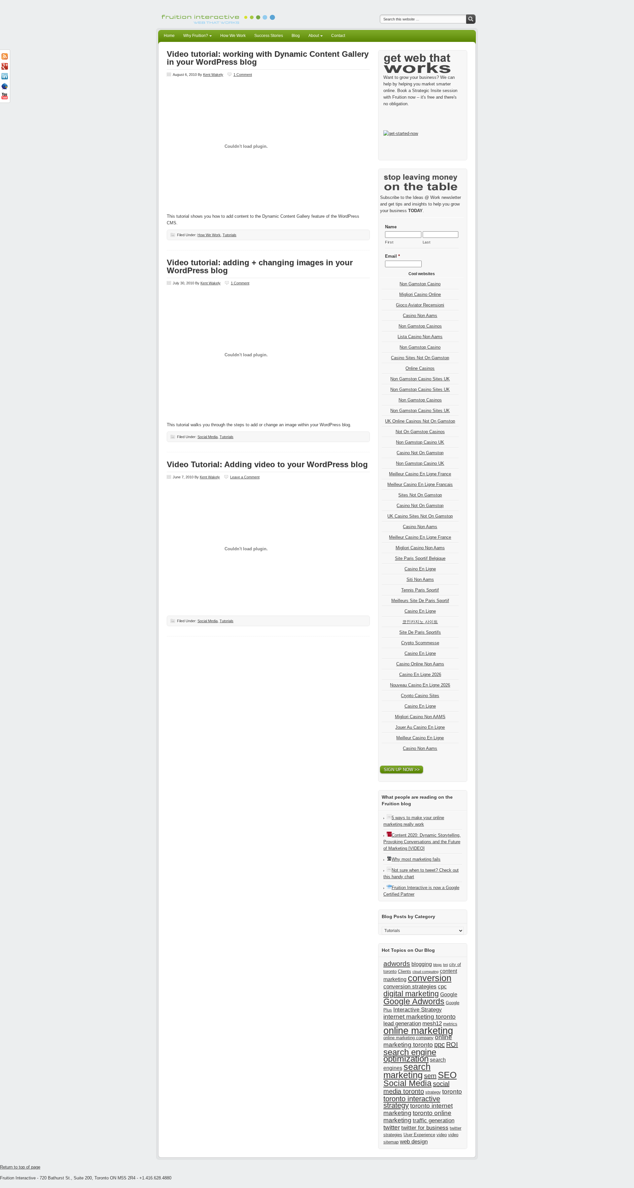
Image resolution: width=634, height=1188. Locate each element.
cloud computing (425, 972)
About (312, 36)
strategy (433, 1092)
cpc (442, 986)
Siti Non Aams (420, 579)
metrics (450, 1023)
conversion (429, 978)
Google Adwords (413, 1001)
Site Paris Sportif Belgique (420, 558)
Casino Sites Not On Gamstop (420, 357)
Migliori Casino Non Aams (420, 547)
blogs (437, 965)
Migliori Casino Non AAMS (420, 716)
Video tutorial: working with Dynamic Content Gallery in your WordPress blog (268, 57)
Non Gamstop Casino (420, 283)
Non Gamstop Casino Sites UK (420, 378)
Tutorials (229, 235)
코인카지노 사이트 (420, 621)
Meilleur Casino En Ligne (420, 737)
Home (169, 35)
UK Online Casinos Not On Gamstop (420, 421)
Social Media (207, 437)
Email (392, 256)
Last (427, 242)
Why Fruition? (194, 36)
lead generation (402, 1023)
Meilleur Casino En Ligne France (420, 473)
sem (430, 1075)
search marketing (407, 1071)
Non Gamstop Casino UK (420, 442)
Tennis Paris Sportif (420, 590)
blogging (421, 964)
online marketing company (408, 1037)
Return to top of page (20, 1167)
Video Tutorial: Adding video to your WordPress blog (267, 464)
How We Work (233, 35)
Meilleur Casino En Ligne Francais (420, 484)
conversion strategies (410, 986)
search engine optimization (409, 1055)
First (389, 242)
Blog (296, 35)
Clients (404, 971)
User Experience (419, 1134)
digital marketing (411, 993)
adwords (396, 963)
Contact (338, 35)
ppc (439, 1044)
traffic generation (433, 1120)
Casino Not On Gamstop (420, 452)
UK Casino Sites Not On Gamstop (420, 516)
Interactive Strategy (417, 1009)
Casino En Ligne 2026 (420, 674)
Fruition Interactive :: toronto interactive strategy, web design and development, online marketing (219, 14)
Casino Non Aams (420, 315)
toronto (452, 1091)
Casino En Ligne (420, 568)
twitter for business (424, 1127)
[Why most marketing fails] (389, 859)
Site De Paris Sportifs (420, 632)
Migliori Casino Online (420, 294)
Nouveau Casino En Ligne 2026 (420, 685)
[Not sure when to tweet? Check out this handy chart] (389, 870)
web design (414, 1141)
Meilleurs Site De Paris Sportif (420, 600)
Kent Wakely (213, 75)
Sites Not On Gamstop (420, 495)
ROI (452, 1044)
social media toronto (416, 1087)
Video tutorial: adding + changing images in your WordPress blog (260, 266)
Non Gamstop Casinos (420, 326)
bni (445, 965)
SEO (447, 1075)
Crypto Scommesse (420, 642)
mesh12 (432, 1023)
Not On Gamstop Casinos (420, 431)
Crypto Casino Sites (420, 695)
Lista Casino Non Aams (420, 336)
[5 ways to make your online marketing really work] (389, 817)
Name (391, 226)
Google (448, 994)
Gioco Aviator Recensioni (420, 305)
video (442, 1134)
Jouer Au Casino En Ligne (420, 727)
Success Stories (268, 35)
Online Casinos (420, 368)
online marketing (418, 1030)
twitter (391, 1127)
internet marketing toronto (419, 1016)
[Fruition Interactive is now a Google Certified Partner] (389, 887)
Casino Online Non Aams (420, 663)
